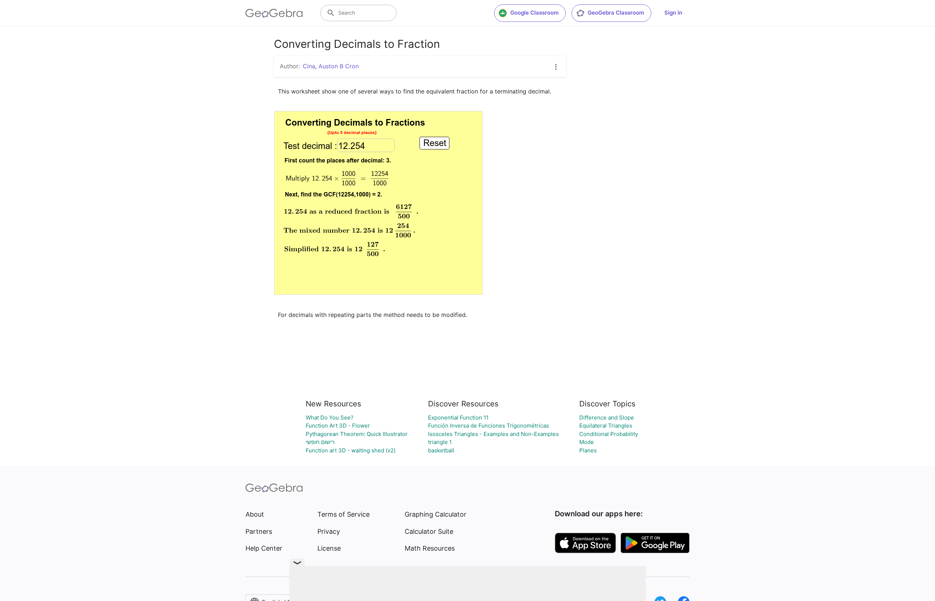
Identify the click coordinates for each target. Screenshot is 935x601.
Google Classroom (534, 12)
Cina (309, 66)
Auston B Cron (338, 66)
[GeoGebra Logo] (274, 13)
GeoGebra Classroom (616, 12)
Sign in (673, 12)
